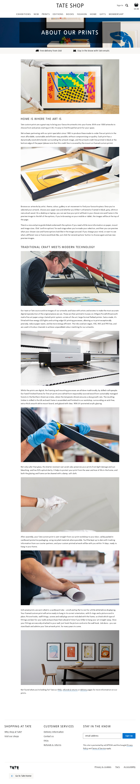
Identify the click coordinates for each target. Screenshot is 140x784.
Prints (46, 14)
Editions (58, 14)
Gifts (103, 14)
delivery (83, 689)
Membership (116, 14)
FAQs (60, 689)
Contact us (49, 736)
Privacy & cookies (103, 767)
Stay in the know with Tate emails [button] (93, 50)
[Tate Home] (23, 767)
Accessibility (129, 767)
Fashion (82, 14)
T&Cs (117, 767)
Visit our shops (12, 736)
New (36, 14)
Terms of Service (99, 748)
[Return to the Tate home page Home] (70, 5)
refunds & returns (70, 689)
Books (70, 14)
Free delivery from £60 (51, 50)
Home (93, 14)
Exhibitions (23, 14)
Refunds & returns (52, 745)
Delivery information (54, 732)
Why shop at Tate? (13, 732)
